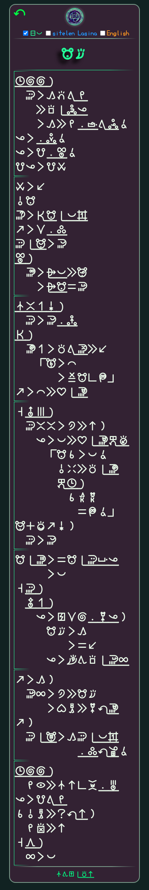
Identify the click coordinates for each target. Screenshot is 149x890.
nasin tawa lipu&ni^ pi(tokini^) (75, 874)
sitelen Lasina (74, 33)
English (118, 33)
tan (19, 13)
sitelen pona (36, 33)
